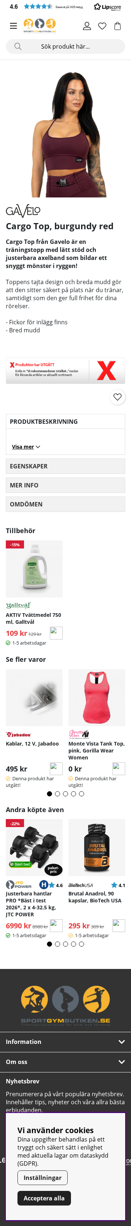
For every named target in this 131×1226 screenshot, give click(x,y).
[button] (65, 6)
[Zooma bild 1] (65, 131)
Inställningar (42, 1178)
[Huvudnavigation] (13, 26)
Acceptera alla (44, 1198)
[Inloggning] (87, 26)
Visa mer (23, 446)
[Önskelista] (102, 26)
